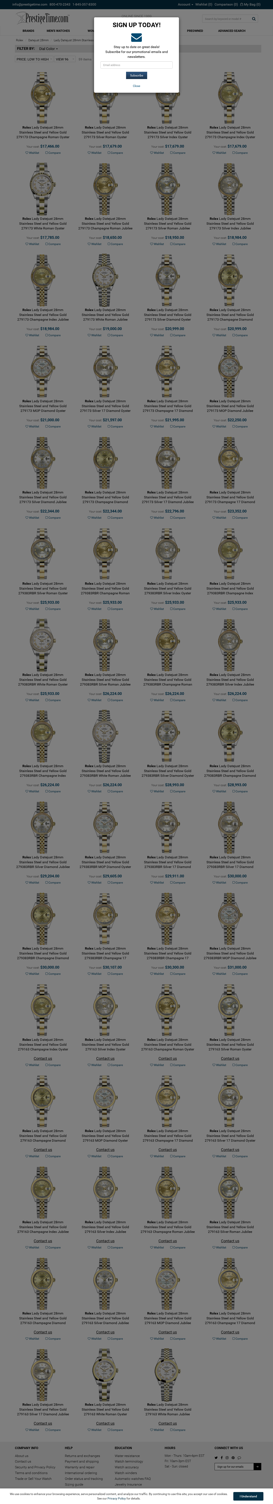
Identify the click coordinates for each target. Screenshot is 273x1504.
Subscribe (136, 75)
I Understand (248, 1496)
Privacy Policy (116, 1498)
